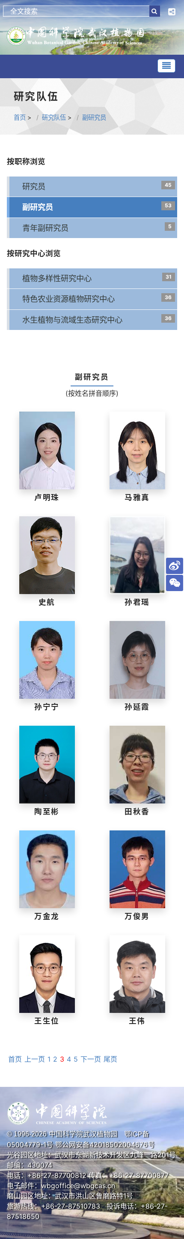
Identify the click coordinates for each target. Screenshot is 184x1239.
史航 (47, 601)
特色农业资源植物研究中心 (68, 298)
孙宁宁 (46, 706)
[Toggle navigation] (166, 66)
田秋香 (137, 811)
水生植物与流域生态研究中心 (72, 319)
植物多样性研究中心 (57, 278)
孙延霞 (137, 706)
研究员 (33, 186)
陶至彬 (46, 811)
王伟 (137, 1020)
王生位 (46, 1020)
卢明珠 (46, 497)
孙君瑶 (137, 601)
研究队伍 (54, 117)
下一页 (90, 1059)
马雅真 (137, 497)
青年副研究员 (45, 227)
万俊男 (137, 916)
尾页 (110, 1059)
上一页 (34, 1059)
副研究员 (94, 117)
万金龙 (46, 916)
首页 (20, 117)
